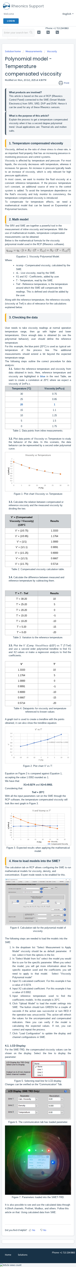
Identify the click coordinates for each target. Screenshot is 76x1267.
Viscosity (52, 51)
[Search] (31, 32)
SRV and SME (18, 225)
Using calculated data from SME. (38, 1212)
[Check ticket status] (48, 32)
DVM (53, 103)
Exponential (61, 205)
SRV (30, 103)
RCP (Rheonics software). (51, 244)
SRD (36, 103)
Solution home (13, 51)
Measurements (34, 51)
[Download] (31, 652)
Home (8, 1254)
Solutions (22, 1254)
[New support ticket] (39, 32)
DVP (43, 103)
